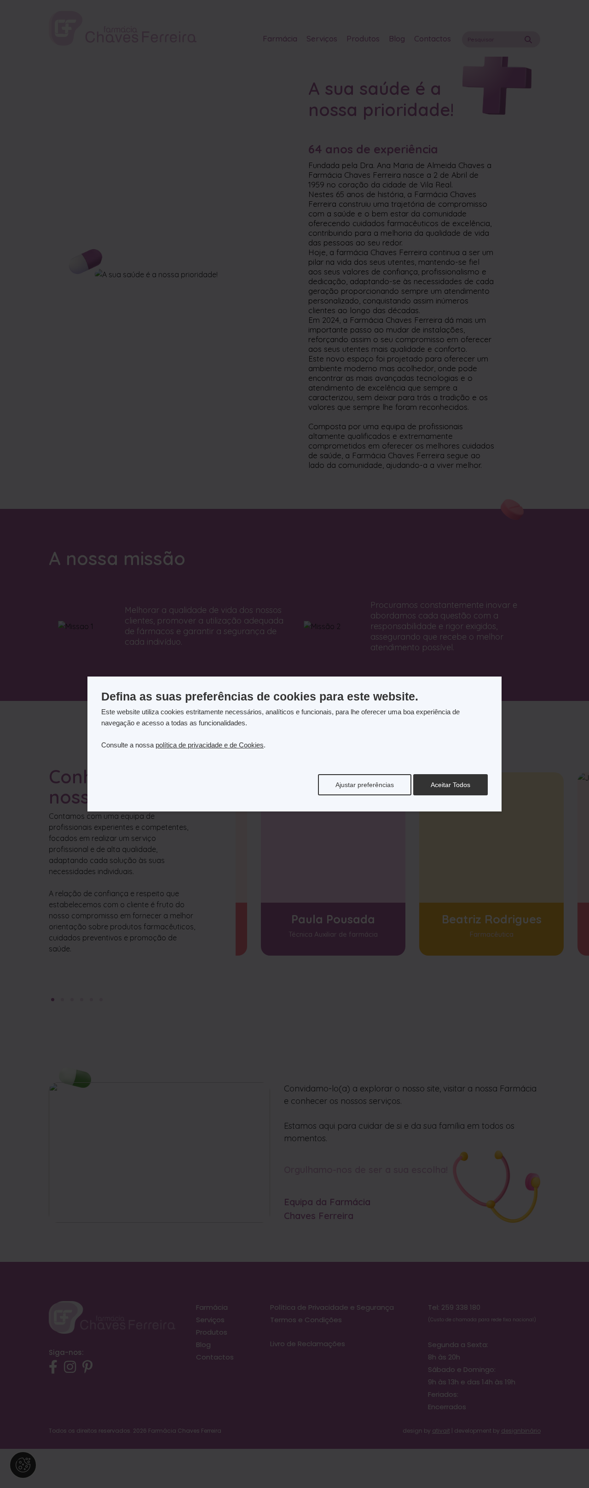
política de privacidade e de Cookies (210, 745)
